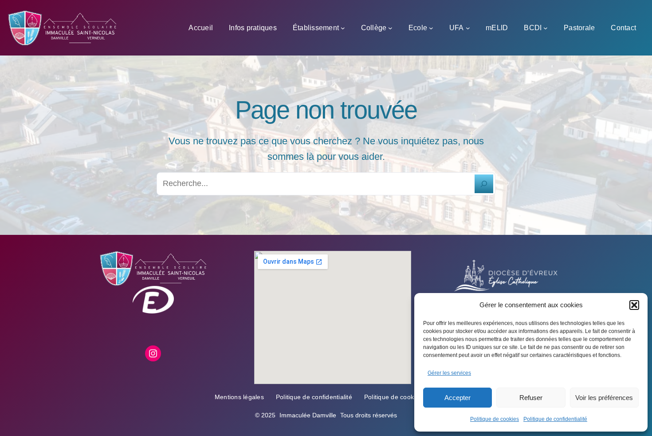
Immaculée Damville (307, 415)
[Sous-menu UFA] (468, 28)
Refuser (530, 397)
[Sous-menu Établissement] (343, 28)
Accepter (457, 397)
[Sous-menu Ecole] (431, 28)
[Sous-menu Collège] (390, 28)
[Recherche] (484, 183)
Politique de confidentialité (555, 419)
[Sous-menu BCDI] (545, 28)
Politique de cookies (494, 419)
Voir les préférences (604, 397)
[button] (634, 305)
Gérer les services (449, 373)
